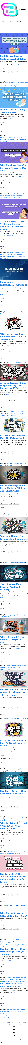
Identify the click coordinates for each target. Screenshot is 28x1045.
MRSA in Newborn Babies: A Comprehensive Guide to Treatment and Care (13, 336)
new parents (8, 562)
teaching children (18, 819)
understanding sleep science (17, 979)
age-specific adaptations (19, 1009)
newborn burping (4, 258)
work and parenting (5, 616)
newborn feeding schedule (7, 139)
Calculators (10, 21)
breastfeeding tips (4, 254)
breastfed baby (13, 84)
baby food (8, 851)
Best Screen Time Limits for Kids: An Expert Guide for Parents (13, 743)
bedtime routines (9, 463)
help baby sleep (16, 977)
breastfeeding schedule (6, 137)
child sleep (8, 977)
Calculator (7, 1022)
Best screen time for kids (11, 769)
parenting (14, 562)
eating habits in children (11, 514)
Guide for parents (21, 817)
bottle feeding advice (19, 252)
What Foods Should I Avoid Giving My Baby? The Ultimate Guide (13, 826)
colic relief (13, 254)
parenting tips (18, 465)
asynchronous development (12, 939)
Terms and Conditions (17, 1024)
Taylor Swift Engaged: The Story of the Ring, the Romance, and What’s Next (13, 385)
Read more (21, 65)
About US (4, 26)
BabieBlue (23, 9)
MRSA (7, 362)
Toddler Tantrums (10, 907)
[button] (25, 31)
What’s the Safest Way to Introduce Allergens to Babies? (12, 639)
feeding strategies (22, 84)
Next (7, 1017)
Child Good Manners (10, 817)
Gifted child (17, 941)
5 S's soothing (13, 193)
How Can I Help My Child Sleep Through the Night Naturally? (13, 952)
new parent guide (9, 195)
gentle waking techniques (19, 137)
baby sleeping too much (17, 135)
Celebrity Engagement (11, 411)
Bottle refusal (19, 82)
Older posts (5, 1015)
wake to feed (3, 141)
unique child (7, 943)
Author (19, 1022)
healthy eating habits (5, 516)
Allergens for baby (16, 665)
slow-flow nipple (12, 86)
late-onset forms (13, 312)
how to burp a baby (10, 256)
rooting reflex (3, 197)
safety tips (2, 564)
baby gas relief (9, 252)
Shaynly (20, 1039)
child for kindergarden (11, 718)
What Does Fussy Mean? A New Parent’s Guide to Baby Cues (13, 168)
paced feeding (3, 86)
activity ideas (8, 1009)
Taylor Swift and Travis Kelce (8, 413)
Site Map (24, 1022)
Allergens (8, 665)
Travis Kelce (13, 415)
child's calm (8, 905)
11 (4, 1017)
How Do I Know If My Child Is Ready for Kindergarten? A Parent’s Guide (14, 692)
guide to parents (23, 769)
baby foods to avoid (16, 851)
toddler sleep (6, 979)
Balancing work (9, 615)
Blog (3, 21)
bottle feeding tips (10, 82)
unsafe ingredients (15, 853)
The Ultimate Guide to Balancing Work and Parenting (11, 587)
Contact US (18, 21)
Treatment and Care (21, 362)
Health (6, 193)
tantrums (2, 907)
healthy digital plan (5, 771)
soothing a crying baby (14, 197)
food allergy (8, 667)
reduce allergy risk (5, 669)
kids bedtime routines (8, 465)
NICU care (12, 362)
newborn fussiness (19, 195)
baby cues (20, 193)
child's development (5, 1011)
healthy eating (22, 514)
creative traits (9, 941)
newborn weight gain (20, 139)
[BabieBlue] (9, 9)
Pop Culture (21, 411)
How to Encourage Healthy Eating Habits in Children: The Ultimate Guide (13, 488)
